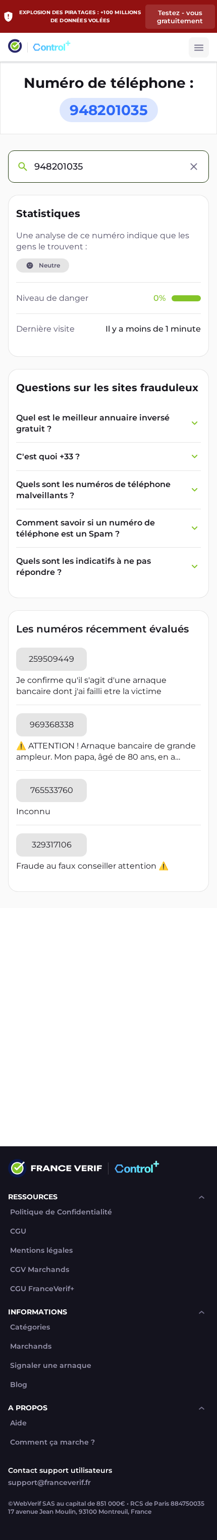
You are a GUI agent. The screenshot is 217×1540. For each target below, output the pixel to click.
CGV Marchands (39, 1269)
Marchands (30, 1346)
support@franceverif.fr (49, 1482)
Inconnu (33, 811)
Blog (18, 1384)
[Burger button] (199, 47)
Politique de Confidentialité (61, 1212)
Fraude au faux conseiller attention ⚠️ (92, 866)
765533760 (51, 790)
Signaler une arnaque (50, 1365)
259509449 (51, 659)
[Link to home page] (15, 47)
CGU (18, 1231)
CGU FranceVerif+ (42, 1289)
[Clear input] (194, 167)
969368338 (52, 724)
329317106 (52, 844)
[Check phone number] (22, 167)
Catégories (30, 1327)
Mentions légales (41, 1250)
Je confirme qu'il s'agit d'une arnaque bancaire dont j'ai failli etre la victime (91, 685)
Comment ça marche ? (52, 1442)
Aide (18, 1423)
